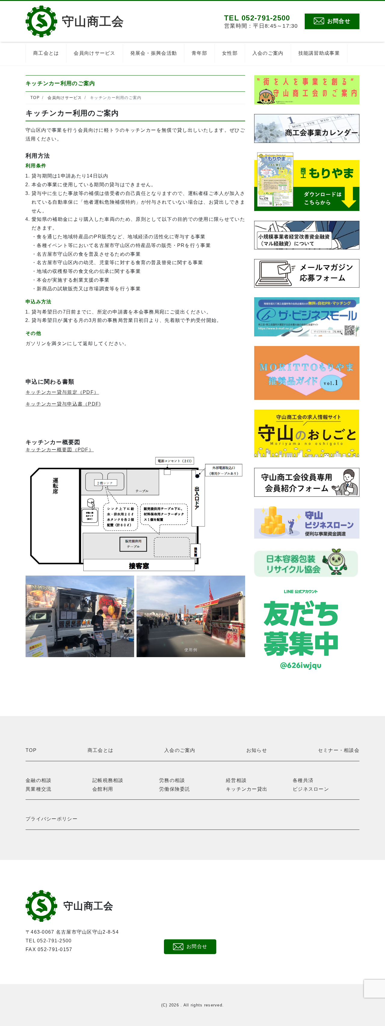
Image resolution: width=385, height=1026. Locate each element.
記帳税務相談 (108, 780)
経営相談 (236, 780)
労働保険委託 (174, 789)
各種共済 (303, 780)
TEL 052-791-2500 (49, 940)
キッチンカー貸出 (246, 789)
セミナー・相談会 (338, 750)
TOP (31, 750)
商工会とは (46, 53)
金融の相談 (38, 780)
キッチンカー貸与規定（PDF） (62, 392)
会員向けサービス (94, 53)
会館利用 (102, 789)
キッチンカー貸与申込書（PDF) (63, 403)
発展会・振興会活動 (153, 53)
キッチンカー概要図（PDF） (60, 449)
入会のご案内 (268, 53)
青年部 (199, 53)
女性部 (230, 53)
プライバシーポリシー (52, 818)
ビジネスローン (311, 789)
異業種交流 (38, 789)
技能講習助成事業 (319, 53)
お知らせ (256, 750)
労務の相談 (172, 780)
